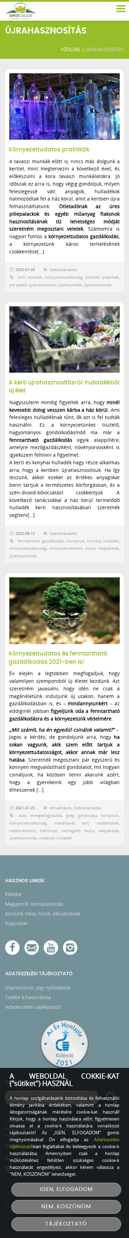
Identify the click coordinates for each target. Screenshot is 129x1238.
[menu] (120, 9)
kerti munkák (30, 277)
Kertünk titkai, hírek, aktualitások (42, 913)
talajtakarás (108, 548)
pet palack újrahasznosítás (32, 284)
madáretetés (108, 823)
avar (22, 815)
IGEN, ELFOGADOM (66, 1189)
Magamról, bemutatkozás (34, 904)
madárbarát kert (71, 823)
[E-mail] (31, 947)
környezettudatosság (63, 277)
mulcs (90, 548)
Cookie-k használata (28, 997)
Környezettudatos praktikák (49, 149)
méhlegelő (70, 830)
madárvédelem (22, 830)
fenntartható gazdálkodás (41, 540)
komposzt (75, 540)
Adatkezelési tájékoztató (33, 1007)
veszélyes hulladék (55, 837)
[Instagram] (70, 947)
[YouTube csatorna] (51, 947)
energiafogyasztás (46, 815)
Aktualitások (61, 807)
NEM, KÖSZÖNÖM (66, 1206)
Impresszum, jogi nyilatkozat (38, 987)
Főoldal (71, 49)
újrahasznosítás (97, 284)
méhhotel (48, 830)
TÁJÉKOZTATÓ (66, 1224)
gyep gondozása (81, 815)
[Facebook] (12, 947)
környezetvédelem (66, 548)
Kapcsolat (16, 923)
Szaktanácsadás (63, 269)
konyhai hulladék (103, 540)
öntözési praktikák (102, 277)
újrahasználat (70, 284)
